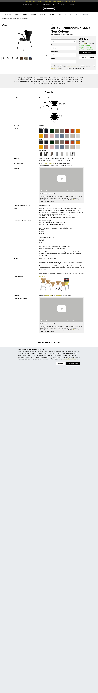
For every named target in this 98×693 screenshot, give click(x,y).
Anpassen (60, 363)
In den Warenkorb (87, 52)
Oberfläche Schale (56, 38)
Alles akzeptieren (73, 363)
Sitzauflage (48, 295)
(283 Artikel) (23, 18)
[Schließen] (96, 1)
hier (74, 200)
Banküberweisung (72, 66)
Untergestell (54, 51)
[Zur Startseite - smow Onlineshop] (49, 8)
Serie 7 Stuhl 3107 (49, 163)
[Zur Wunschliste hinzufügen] (95, 25)
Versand (84, 43)
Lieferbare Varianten (87, 57)
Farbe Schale (54, 45)
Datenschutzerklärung (70, 359)
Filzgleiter (58, 295)
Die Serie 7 (42, 276)
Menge (53, 58)
